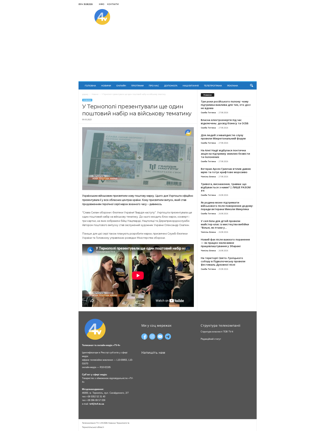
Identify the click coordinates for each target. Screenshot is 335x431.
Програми (137, 85)
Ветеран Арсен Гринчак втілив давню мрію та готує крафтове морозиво (226, 170)
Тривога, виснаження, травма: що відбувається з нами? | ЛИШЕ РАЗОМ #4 (226, 187)
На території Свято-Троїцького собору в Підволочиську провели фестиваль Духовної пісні (223, 261)
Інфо (101, 4)
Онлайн (121, 85)
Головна (90, 85)
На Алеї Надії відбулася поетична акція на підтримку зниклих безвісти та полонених (225, 153)
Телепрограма (213, 85)
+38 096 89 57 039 (95, 400)
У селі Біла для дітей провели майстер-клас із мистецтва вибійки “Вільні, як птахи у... (225, 224)
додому (85, 94)
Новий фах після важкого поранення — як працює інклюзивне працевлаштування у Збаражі (225, 243)
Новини (106, 85)
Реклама (232, 85)
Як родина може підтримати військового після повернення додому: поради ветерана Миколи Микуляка (227, 206)
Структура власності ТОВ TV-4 (217, 331)
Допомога (170, 85)
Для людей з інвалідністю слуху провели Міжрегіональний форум (223, 136)
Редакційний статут (211, 339)
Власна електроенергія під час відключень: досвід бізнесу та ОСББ (224, 121)
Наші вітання (191, 85)
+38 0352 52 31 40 (95, 396)
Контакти (113, 4)
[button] (251, 86)
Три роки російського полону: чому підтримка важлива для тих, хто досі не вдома (226, 105)
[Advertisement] (168, 55)
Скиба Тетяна (208, 112)
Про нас (154, 85)
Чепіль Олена (208, 176)
